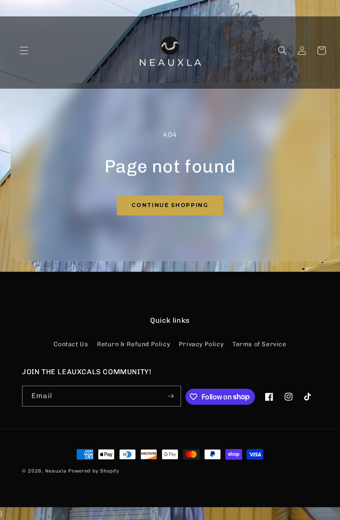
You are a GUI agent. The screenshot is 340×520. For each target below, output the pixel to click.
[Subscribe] (171, 396)
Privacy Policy (201, 344)
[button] (24, 50)
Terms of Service (259, 344)
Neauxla (56, 471)
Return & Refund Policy (133, 344)
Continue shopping (170, 205)
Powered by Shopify (94, 471)
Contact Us (71, 344)
